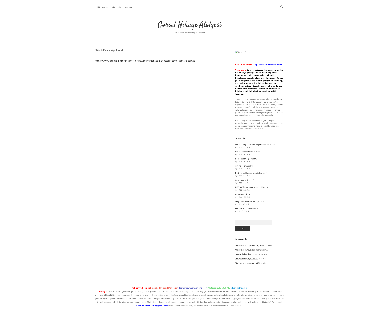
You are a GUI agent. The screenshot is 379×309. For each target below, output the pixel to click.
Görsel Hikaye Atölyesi (189, 25)
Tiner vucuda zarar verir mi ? (247, 263)
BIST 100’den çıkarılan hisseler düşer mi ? (252, 187)
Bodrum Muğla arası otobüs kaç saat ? (251, 173)
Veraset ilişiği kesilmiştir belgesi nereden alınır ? (255, 144)
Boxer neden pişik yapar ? (246, 159)
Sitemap (190, 60)
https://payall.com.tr (174, 60)
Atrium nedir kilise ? (243, 194)
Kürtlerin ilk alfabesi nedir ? (246, 208)
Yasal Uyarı (128, 7)
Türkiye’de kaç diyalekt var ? (246, 254)
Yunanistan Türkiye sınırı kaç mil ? (249, 245)
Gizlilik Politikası (101, 7)
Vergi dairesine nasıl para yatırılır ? (249, 201)
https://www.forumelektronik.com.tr (114, 60)
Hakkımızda (116, 7)
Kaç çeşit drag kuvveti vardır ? (247, 151)
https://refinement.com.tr (149, 60)
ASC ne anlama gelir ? (244, 166)
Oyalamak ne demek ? (244, 180)
